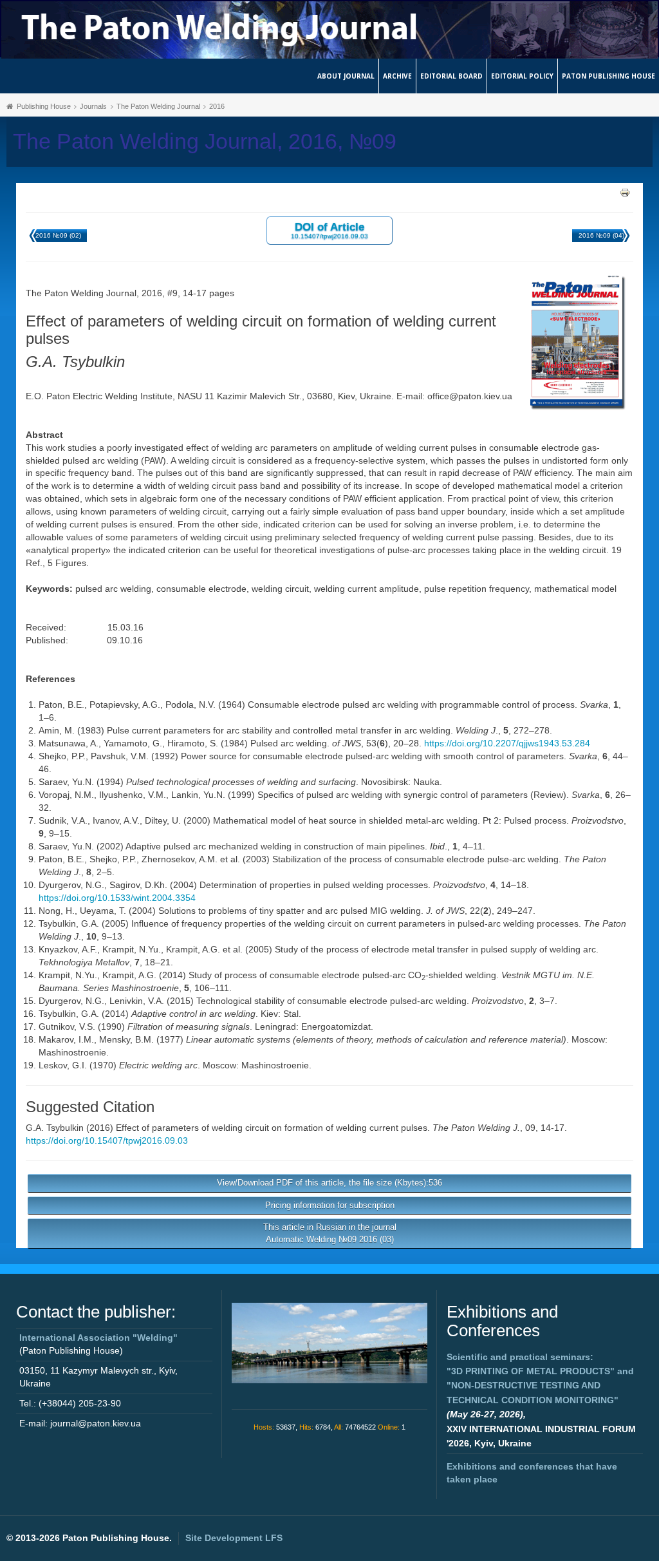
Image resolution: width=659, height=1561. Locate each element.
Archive (397, 75)
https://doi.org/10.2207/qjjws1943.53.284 (507, 743)
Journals (93, 106)
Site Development (234, 1538)
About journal (346, 75)
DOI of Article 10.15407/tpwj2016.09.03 (329, 230)
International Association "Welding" (98, 1337)
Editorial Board (451, 75)
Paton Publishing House (608, 75)
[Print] (625, 192)
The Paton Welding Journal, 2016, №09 (204, 141)
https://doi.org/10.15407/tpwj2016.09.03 (107, 1140)
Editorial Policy (522, 75)
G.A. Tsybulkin (55, 1127)
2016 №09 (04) (601, 235)
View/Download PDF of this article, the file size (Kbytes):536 (329, 1182)
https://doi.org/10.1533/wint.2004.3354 (117, 898)
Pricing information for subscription (329, 1205)
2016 (217, 106)
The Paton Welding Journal (158, 106)
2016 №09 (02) (58, 235)
